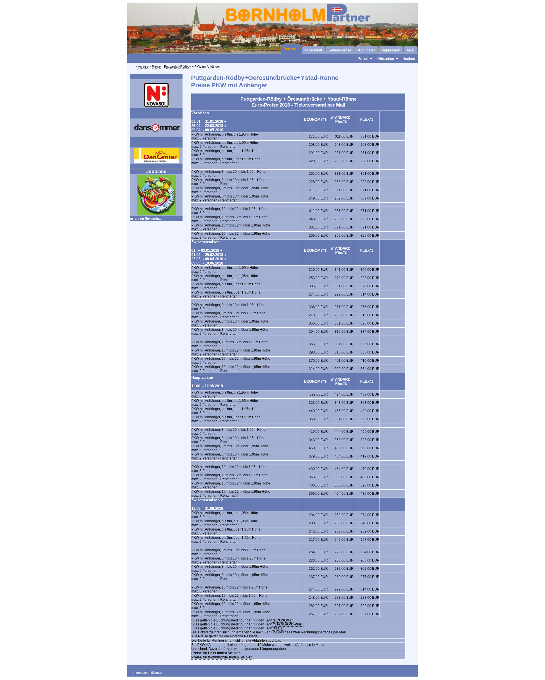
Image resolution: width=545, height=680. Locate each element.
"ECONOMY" (283, 620)
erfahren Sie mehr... (146, 219)
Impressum (391, 50)
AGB (410, 50)
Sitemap (156, 672)
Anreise (290, 49)
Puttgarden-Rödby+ (177, 66)
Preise (363, 59)
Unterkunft (313, 50)
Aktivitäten (367, 50)
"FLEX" (278, 628)
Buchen (409, 59)
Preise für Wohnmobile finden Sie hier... (222, 657)
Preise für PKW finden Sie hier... (216, 653)
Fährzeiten (385, 59)
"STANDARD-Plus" (287, 624)
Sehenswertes (340, 50)
